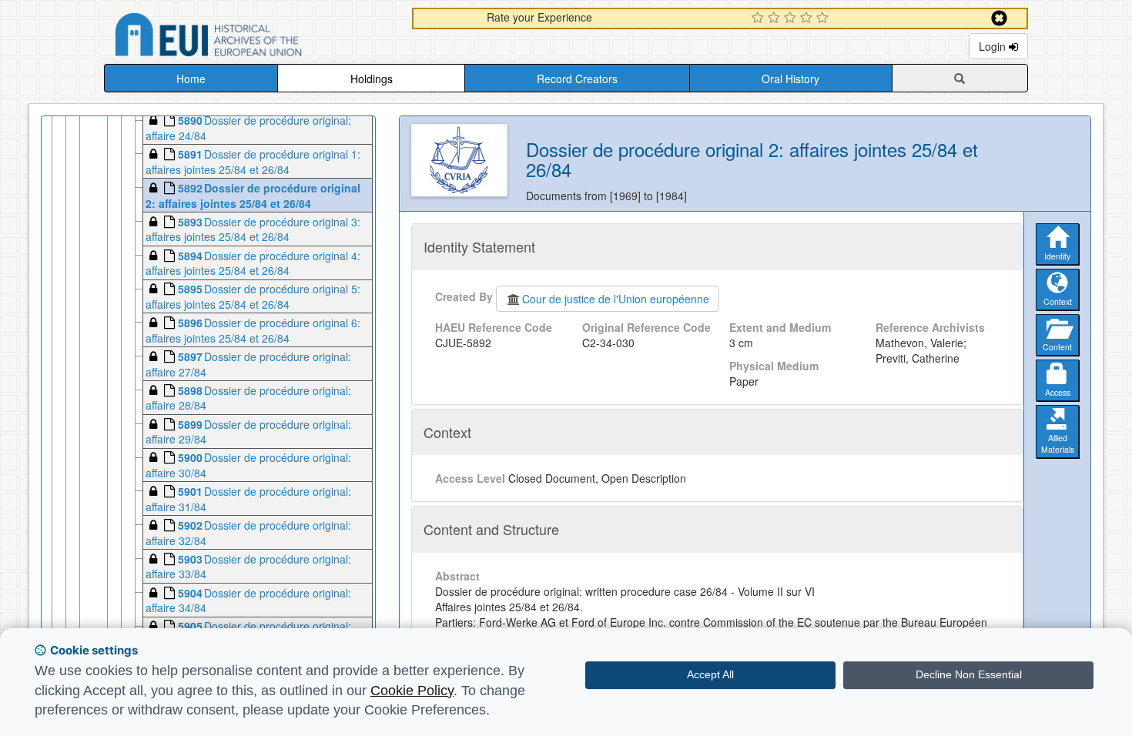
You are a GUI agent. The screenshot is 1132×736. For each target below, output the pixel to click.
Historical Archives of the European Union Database (252, 37)
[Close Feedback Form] (999, 18)
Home (191, 78)
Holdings (371, 78)
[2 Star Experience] (776, 18)
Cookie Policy (412, 690)
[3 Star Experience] (792, 18)
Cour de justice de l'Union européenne (615, 298)
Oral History (790, 78)
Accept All (710, 674)
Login (994, 46)
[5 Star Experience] (824, 18)
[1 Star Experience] (760, 18)
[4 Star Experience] (808, 18)
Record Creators (577, 78)
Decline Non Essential (969, 674)
